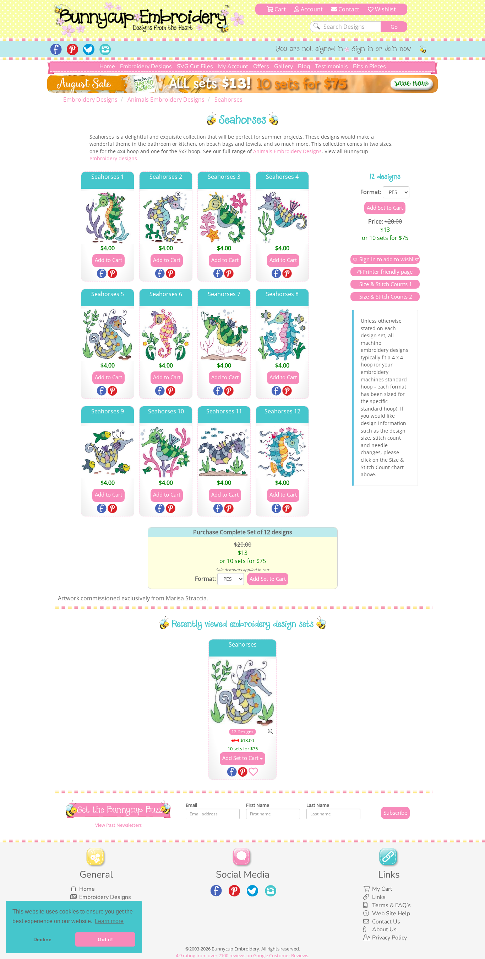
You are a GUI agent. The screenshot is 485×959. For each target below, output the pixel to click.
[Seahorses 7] (224, 335)
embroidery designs (113, 158)
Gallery (283, 66)
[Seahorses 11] (224, 452)
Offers (261, 66)
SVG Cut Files (195, 66)
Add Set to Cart (241, 757)
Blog (304, 66)
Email (191, 805)
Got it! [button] (105, 939)
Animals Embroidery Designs (287, 151)
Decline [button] (42, 939)
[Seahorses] (243, 693)
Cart (279, 9)
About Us (384, 929)
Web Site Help (391, 913)
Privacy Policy (389, 938)
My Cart (382, 889)
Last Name (317, 805)
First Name (257, 805)
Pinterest (113, 274)
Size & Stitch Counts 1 (385, 284)
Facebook (102, 274)
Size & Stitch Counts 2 (385, 296)
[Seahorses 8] (282, 335)
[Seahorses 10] (166, 452)
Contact (348, 9)
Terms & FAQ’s (391, 905)
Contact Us (386, 922)
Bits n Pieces (369, 66)
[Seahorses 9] (107, 452)
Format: (370, 192)
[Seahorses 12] (282, 452)
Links (379, 897)
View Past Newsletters (118, 825)
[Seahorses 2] (166, 217)
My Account (233, 66)
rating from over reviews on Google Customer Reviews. (242, 955)
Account (311, 9)
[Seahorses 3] (224, 217)
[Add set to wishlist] (253, 773)
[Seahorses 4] (282, 217)
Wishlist (385, 9)
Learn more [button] (109, 921)
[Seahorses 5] (107, 335)
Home (107, 66)
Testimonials (331, 66)
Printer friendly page (388, 271)
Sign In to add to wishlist (389, 259)
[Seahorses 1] (107, 217)
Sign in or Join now (381, 49)
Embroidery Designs (146, 66)
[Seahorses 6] (166, 335)
